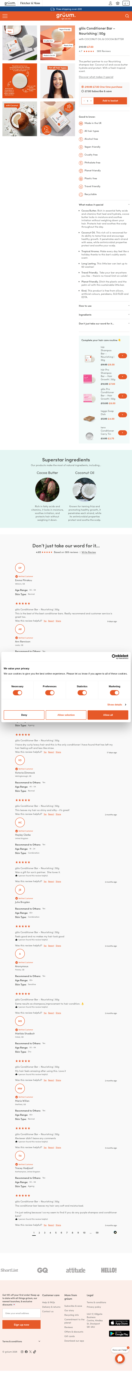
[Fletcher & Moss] (30, 3)
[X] (30, 1351)
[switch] (49, 692)
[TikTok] (34, 1351)
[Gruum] (10, 3)
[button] (34, 1233)
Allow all (108, 715)
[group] (66, 593)
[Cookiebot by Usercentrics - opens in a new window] (114, 656)
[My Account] (110, 3)
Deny (24, 715)
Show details (114, 704)
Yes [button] (45, 620)
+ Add (122, 355)
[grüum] (66, 16)
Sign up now (21, 1324)
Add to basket (110, 100)
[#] (26, 1351)
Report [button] (51, 620)
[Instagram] (22, 1351)
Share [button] (58, 620)
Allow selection (66, 715)
